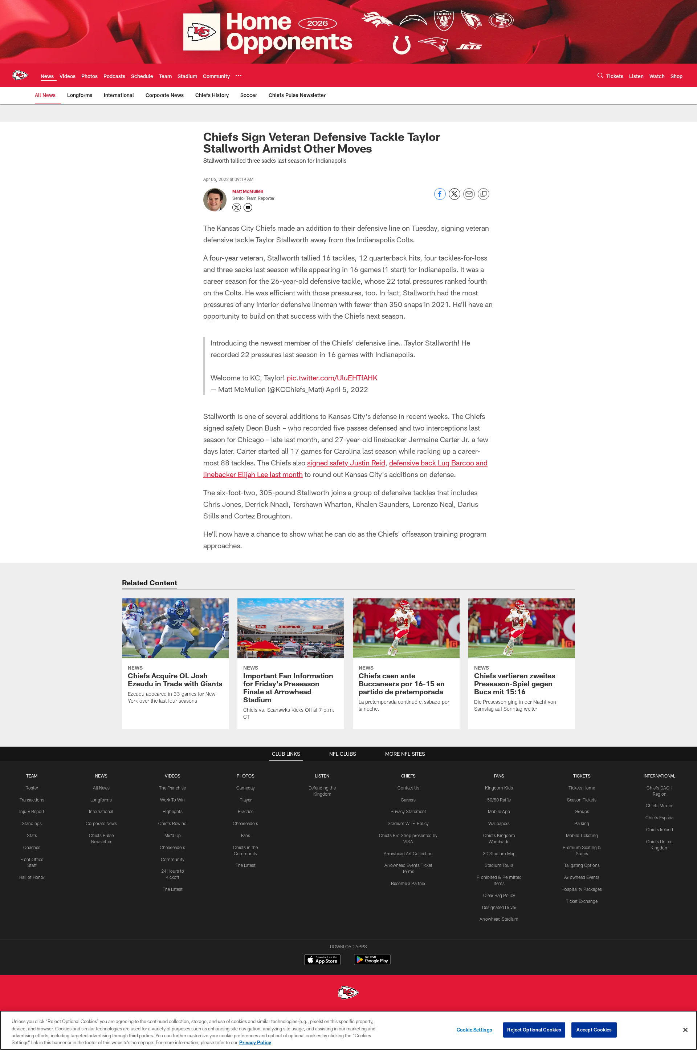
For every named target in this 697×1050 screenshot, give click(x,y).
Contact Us (408, 787)
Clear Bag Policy (499, 895)
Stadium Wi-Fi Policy (408, 823)
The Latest (173, 889)
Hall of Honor (32, 877)
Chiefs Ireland (659, 829)
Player (246, 799)
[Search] (600, 75)
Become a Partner (408, 883)
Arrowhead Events (581, 877)
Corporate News (101, 823)
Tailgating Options (582, 865)
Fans (245, 835)
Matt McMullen (247, 191)
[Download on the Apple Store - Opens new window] (322, 960)
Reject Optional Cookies (534, 1030)
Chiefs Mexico (659, 805)
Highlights (173, 811)
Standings (32, 823)
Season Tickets (581, 799)
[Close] (685, 1030)
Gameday (245, 787)
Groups (582, 811)
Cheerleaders (172, 847)
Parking (581, 823)
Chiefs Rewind (172, 823)
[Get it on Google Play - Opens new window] (372, 963)
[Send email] (469, 198)
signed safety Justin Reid (346, 462)
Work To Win (172, 799)
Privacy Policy (255, 1042)
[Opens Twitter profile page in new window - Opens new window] (236, 207)
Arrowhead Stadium (499, 918)
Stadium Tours (499, 865)
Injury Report (31, 811)
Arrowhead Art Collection (408, 853)
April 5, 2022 (347, 389)
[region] (348, 1030)
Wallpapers (499, 823)
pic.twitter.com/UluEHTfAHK (332, 377)
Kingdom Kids (499, 787)
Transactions (32, 799)
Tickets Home (581, 787)
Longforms (101, 799)
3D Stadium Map (499, 853)
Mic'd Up (172, 835)
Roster (31, 787)
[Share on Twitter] (454, 198)
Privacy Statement (408, 811)
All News (101, 787)
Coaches (31, 847)
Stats (32, 835)
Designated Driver (499, 907)
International (101, 811)
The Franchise (172, 787)
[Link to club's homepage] (20, 75)
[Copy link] (483, 194)
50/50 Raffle (499, 799)
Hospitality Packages (582, 889)
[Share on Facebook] (440, 198)
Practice (245, 811)
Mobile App (499, 811)
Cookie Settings (474, 1030)
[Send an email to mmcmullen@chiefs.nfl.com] (248, 207)
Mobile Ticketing (582, 835)
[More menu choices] (238, 75)
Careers (408, 799)
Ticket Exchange (582, 901)
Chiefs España (659, 817)
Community (172, 859)
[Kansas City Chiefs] (348, 993)
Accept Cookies (594, 1030)
